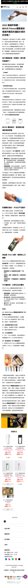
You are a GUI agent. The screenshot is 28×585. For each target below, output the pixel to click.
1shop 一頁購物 (16, 583)
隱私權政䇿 (14, 517)
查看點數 (15, 2)
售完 (8, 469)
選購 (9, 443)
